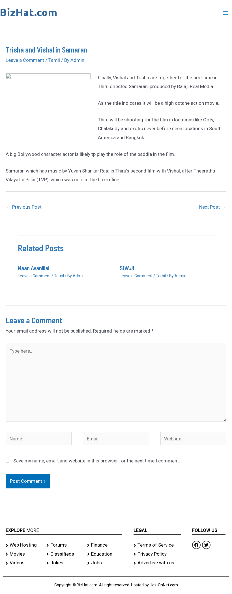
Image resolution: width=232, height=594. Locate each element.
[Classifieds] (63, 554)
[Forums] (63, 545)
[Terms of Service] (157, 545)
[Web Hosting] (23, 545)
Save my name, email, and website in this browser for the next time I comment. (96, 461)
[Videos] (23, 562)
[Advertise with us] (157, 562)
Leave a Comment (25, 60)
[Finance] (104, 545)
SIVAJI (127, 268)
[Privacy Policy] (157, 554)
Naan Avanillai (33, 268)
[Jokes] (63, 562)
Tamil (54, 60)
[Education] (104, 554)
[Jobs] (104, 562)
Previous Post (24, 207)
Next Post (212, 207)
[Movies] (23, 554)
